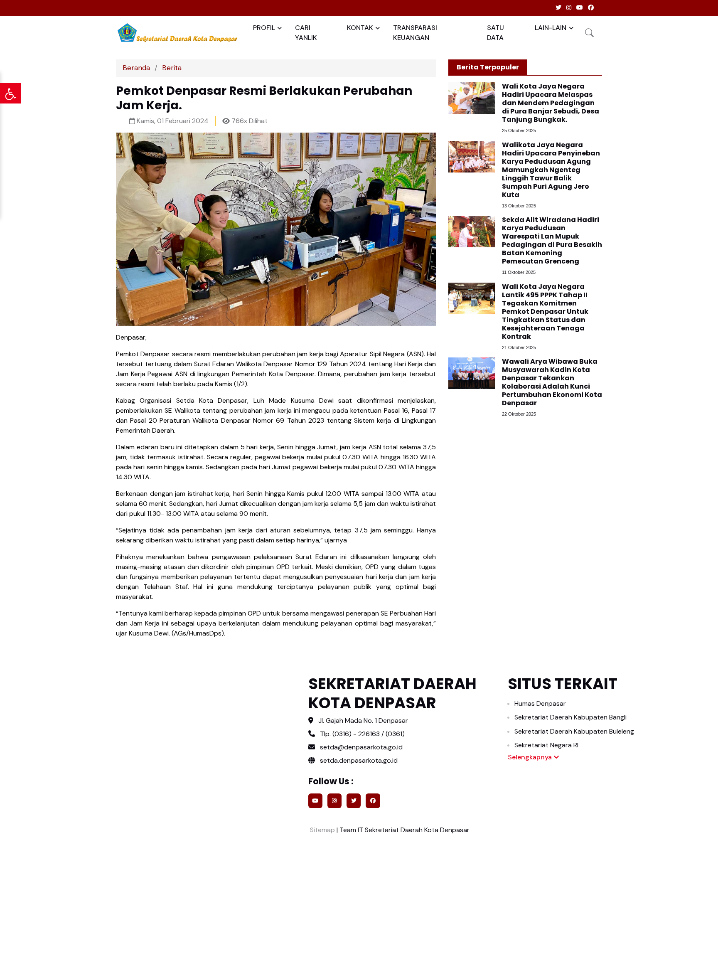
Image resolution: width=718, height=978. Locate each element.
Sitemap (321, 829)
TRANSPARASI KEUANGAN (415, 32)
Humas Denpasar (540, 703)
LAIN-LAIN (550, 27)
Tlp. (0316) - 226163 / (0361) (362, 733)
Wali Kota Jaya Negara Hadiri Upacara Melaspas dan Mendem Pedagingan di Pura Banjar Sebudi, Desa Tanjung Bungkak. (550, 102)
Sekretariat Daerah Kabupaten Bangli (570, 717)
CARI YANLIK (306, 32)
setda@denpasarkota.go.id (361, 747)
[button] (589, 32)
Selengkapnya (530, 757)
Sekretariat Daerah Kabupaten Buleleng (574, 731)
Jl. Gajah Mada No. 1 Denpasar (363, 720)
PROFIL (264, 27)
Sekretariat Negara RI (546, 745)
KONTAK (360, 27)
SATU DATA (495, 32)
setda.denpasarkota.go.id (358, 760)
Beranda (136, 67)
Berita (172, 67)
